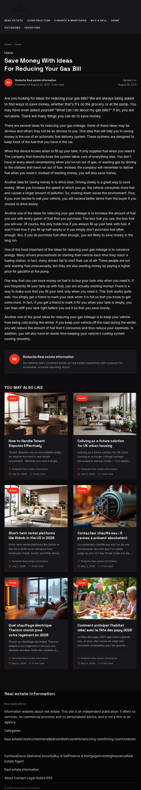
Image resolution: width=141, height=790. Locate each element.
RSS (49, 778)
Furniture (10, 756)
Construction (38, 20)
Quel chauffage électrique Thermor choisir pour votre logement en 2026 (30, 630)
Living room (95, 739)
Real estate (13, 20)
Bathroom (69, 739)
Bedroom (55, 739)
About (66, 367)
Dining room (113, 739)
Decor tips (24, 756)
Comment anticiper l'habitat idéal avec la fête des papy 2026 (104, 627)
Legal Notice (36, 778)
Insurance (119, 756)
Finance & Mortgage (71, 20)
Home (115, 20)
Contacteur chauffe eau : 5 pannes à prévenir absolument (102, 535)
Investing (32, 27)
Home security (43, 756)
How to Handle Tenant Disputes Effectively (27, 443)
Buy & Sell (99, 20)
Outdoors (12, 27)
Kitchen (81, 739)
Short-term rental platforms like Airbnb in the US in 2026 (32, 535)
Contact (20, 778)
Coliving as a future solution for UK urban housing (100, 443)
